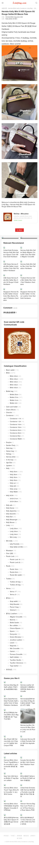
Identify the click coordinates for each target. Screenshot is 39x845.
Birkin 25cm (14, 394)
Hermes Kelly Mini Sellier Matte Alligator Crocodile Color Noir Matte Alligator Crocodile (28, 269)
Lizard (12, 658)
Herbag (8, 469)
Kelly (7, 484)
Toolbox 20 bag (15, 597)
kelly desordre (11, 529)
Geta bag (9, 463)
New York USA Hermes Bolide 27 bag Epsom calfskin (11, 793)
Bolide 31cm (14, 415)
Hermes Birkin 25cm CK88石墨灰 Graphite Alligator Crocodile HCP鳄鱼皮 (11, 822)
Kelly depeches (11, 526)
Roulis (8, 581)
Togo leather (14, 681)
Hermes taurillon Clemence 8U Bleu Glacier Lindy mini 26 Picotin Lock (27, 744)
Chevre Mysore (15, 644)
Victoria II (13, 625)
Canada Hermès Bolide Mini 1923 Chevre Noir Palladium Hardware (27, 778)
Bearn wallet (10, 385)
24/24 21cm (14, 514)
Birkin (8, 388)
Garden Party (10, 461)
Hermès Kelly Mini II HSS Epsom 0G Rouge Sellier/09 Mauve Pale (18, 205)
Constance (9, 431)
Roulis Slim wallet (16, 590)
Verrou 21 (13, 610)
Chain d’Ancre (11, 425)
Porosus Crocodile (16, 670)
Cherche (9, 428)
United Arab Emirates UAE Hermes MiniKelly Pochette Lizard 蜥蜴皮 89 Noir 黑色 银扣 (27, 807)
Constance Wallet (16, 454)
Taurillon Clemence (16, 678)
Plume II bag (14, 622)
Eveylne (8, 458)
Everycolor (13, 649)
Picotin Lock (10, 572)
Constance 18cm (15, 443)
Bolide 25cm (14, 410)
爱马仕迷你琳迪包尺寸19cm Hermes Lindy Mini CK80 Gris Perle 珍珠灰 (27, 836)
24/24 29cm (14, 517)
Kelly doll (13, 501)
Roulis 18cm (14, 584)
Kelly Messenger (11, 535)
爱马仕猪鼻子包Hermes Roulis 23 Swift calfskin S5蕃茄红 (27, 793)
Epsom (12, 646)
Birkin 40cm (14, 403)
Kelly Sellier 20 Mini (11, 19)
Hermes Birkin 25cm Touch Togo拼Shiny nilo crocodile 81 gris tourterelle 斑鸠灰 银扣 (11, 779)
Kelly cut (13, 498)
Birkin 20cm (14, 391)
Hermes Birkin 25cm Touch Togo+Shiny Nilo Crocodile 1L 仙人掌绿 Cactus (11, 806)
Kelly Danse (10, 523)
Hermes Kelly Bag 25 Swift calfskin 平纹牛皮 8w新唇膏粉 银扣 (11, 702)
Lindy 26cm (14, 544)
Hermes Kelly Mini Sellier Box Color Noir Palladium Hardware (28, 281)
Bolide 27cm (14, 413)
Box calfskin (14, 641)
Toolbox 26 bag (15, 600)
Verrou (8, 604)
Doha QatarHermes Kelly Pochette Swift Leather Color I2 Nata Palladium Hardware (11, 717)
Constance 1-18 (15, 434)
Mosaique (9, 566)
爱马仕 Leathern (11, 629)
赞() (19, 230)
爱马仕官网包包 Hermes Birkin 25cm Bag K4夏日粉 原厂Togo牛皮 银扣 (11, 731)
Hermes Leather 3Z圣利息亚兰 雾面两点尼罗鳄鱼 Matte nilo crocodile (27, 703)
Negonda (13, 661)
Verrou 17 (13, 607)
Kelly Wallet (14, 507)
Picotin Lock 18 (15, 575)
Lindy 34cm (14, 550)
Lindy (8, 541)
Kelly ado (9, 520)
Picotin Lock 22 (15, 578)
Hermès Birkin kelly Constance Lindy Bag (20, 8)
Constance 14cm (15, 440)
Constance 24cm (15, 445)
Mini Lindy (13, 552)
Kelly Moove (10, 538)
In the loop (9, 475)
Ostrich (12, 667)
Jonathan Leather (16, 655)
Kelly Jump (13, 504)
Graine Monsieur (15, 652)
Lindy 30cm (14, 547)
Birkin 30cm (14, 397)
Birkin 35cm (14, 400)
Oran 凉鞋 (9, 569)
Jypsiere (9, 481)
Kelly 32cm (13, 493)
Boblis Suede (14, 638)
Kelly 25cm (13, 487)
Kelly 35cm (13, 495)
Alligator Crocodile (16, 632)
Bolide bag (9, 406)
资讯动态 (9, 685)
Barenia (12, 635)
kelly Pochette (14, 559)
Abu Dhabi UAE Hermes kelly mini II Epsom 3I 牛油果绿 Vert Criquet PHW (11, 757)
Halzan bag (10, 466)
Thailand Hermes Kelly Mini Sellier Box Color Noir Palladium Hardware (28, 296)
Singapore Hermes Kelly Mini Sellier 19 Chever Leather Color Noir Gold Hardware (28, 310)
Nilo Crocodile (14, 664)
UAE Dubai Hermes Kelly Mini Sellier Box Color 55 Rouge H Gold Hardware (10, 296)
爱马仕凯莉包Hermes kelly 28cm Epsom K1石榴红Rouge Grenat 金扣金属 (11, 836)
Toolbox (8, 594)
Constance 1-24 (15, 437)
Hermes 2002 (10, 472)
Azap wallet (14, 617)
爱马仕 (8, 613)
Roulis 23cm (14, 587)
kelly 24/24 (9, 511)
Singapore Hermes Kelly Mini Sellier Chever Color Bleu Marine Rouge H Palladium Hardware (11, 311)
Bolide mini (13, 418)
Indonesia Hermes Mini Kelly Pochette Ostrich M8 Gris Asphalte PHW (27, 757)
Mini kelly (9, 556)
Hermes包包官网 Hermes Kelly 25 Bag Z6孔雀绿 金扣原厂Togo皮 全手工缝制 (27, 717)
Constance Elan (15, 451)
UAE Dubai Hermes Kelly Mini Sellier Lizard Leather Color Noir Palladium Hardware (11, 282)
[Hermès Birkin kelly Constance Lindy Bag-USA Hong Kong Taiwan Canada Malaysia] (19, 2)
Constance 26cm (15, 448)
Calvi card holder (12, 422)
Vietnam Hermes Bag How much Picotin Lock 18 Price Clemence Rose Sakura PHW (27, 822)
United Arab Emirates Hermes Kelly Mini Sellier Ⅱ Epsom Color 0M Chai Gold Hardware (11, 269)
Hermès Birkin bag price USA (14, 17)
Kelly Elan (9, 532)
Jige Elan (9, 478)
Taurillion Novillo (15, 675)
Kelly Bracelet (14, 619)
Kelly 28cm (13, 490)
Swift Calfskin (14, 672)
